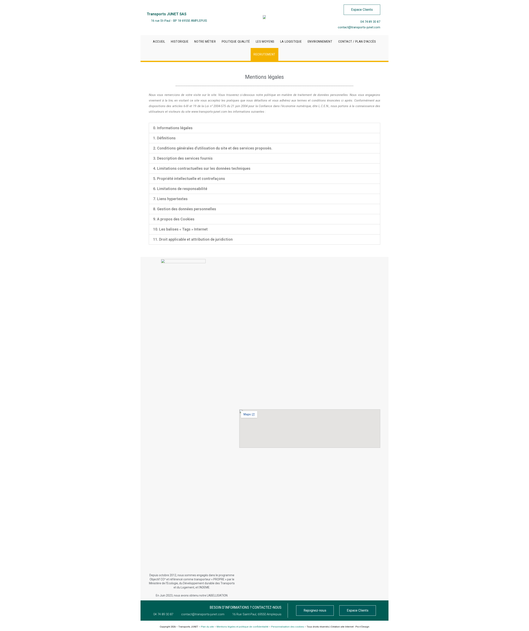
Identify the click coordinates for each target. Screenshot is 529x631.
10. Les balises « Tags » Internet (180, 229)
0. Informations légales (173, 128)
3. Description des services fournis (183, 158)
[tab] (264, 128)
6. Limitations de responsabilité (180, 188)
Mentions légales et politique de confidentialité (242, 626)
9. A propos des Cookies (173, 219)
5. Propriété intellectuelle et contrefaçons (189, 178)
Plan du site (207, 626)
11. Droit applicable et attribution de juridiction (193, 239)
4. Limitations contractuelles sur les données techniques (201, 168)
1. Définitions (164, 138)
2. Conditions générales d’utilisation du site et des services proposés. (212, 148)
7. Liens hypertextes (170, 199)
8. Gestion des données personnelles (184, 209)
